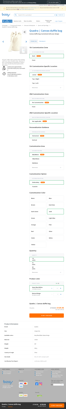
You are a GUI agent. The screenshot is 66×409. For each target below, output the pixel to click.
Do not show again (54, 2)
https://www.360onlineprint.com (26, 9)
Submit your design (7, 371)
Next (26, 41)
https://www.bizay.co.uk (33, 7)
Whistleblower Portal (56, 376)
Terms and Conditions (56, 371)
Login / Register (58, 21)
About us (21, 371)
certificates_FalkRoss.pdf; (40, 361)
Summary (10, 406)
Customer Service (43, 5)
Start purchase (46, 315)
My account (38, 373)
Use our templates (7, 373)
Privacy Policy (55, 373)
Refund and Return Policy (57, 375)
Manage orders (38, 375)
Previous (3, 41)
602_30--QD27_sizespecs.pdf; (41, 357)
